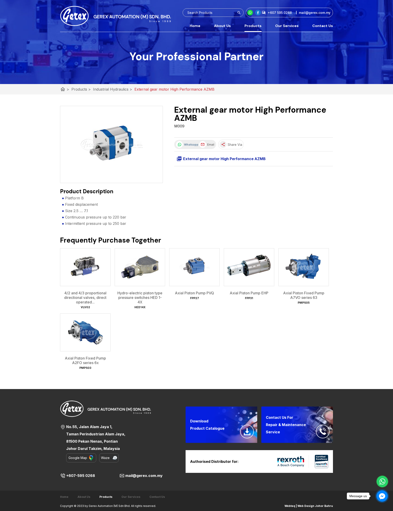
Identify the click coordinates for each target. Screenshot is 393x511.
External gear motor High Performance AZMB (174, 89)
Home (195, 25)
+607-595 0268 (80, 475)
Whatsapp (190, 144)
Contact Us (322, 25)
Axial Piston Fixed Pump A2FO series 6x (85, 360)
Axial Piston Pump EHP (249, 293)
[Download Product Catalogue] (247, 431)
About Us (222, 25)
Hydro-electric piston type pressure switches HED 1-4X (139, 297)
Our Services (287, 25)
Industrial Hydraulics (112, 89)
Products (253, 25)
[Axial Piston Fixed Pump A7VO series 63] (304, 267)
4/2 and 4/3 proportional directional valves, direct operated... (85, 297)
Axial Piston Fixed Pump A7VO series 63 (303, 295)
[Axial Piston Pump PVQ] (194, 267)
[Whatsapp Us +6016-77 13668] (382, 481)
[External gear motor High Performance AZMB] (111, 144)
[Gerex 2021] (115, 16)
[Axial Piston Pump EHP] (249, 267)
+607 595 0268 (280, 13)
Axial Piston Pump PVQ (194, 293)
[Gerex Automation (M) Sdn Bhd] (258, 12)
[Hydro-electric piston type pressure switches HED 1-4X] (140, 267)
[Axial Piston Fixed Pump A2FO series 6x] (85, 332)
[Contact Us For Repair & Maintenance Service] (323, 431)
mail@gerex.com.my (144, 475)
